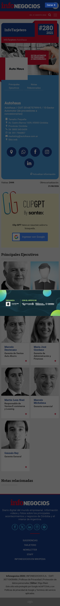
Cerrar (50, 5)
